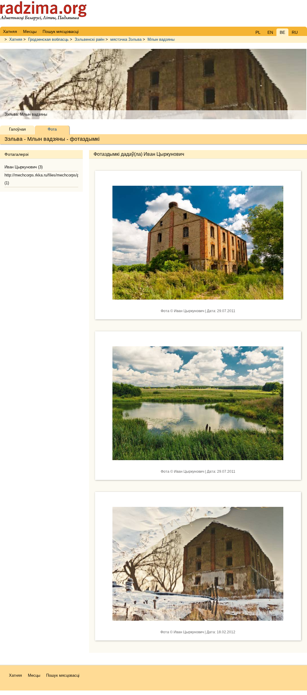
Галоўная (17, 129)
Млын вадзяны (161, 39)
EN (270, 32)
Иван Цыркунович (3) (23, 167)
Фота (52, 129)
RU (295, 32)
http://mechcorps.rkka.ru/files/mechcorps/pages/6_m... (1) (41, 179)
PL (258, 32)
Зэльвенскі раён (89, 39)
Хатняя (15, 39)
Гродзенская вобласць (48, 39)
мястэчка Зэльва (126, 39)
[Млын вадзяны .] (197, 304)
